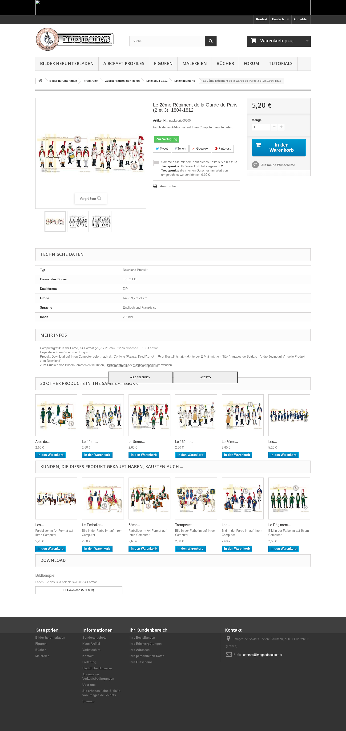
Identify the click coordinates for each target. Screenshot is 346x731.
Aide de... (42, 442)
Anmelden (301, 19)
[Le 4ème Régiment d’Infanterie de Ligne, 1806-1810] (103, 415)
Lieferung (89, 662)
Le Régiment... (279, 525)
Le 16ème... (184, 442)
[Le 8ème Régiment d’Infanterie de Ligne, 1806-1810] (243, 415)
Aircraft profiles (123, 63)
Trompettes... (185, 525)
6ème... (134, 525)
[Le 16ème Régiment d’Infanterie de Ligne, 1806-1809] (196, 415)
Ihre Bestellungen (142, 637)
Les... (272, 442)
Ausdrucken (168, 186)
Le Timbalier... (92, 525)
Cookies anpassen (145, 366)
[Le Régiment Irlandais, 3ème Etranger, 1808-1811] (289, 498)
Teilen (181, 148)
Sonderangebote (94, 637)
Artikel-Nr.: (160, 120)
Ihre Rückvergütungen (145, 643)
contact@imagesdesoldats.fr (262, 655)
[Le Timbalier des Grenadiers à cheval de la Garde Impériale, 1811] (103, 498)
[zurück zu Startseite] (40, 81)
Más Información (119, 366)
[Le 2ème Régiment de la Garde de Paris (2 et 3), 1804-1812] (55, 221)
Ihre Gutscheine (141, 662)
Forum (251, 63)
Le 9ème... (137, 442)
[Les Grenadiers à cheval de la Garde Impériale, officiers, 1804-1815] (56, 498)
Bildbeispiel (45, 575)
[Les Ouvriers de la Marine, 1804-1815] (289, 415)
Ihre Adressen (139, 650)
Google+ (201, 148)
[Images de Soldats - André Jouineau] (78, 39)
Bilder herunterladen (67, 63)
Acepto (205, 377)
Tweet (163, 148)
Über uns (89, 684)
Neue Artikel (91, 643)
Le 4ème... (90, 442)
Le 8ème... (230, 442)
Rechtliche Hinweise (97, 668)
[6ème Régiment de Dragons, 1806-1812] (149, 498)
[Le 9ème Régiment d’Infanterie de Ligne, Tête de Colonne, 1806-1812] (149, 415)
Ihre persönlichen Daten (146, 656)
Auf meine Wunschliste (277, 165)
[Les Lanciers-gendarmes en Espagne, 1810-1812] (243, 498)
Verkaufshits (91, 650)
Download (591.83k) (80, 590)
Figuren (163, 63)
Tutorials (281, 63)
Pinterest (224, 148)
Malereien (194, 63)
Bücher (225, 63)
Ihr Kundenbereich (148, 630)
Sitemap (88, 701)
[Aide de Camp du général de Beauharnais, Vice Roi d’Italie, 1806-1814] (56, 415)
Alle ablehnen (140, 377)
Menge (257, 120)
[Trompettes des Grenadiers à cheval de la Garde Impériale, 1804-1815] (196, 498)
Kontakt (261, 19)
